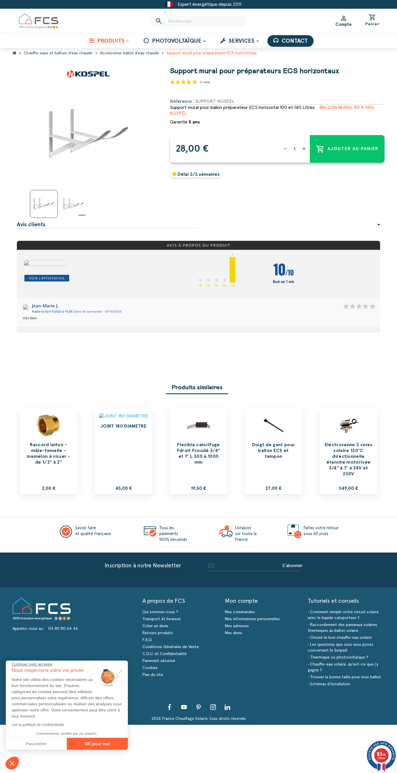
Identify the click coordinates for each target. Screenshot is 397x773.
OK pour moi (97, 743)
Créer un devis (155, 626)
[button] (12, 763)
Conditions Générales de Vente (170, 647)
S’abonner (292, 565)
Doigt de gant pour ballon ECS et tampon (273, 450)
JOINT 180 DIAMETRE (123, 426)
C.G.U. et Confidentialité (164, 654)
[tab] (198, 225)
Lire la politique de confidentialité (38, 725)
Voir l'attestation (47, 278)
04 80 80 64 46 (63, 629)
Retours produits (157, 633)
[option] (48, 451)
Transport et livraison (161, 619)
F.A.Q (147, 640)
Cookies (150, 668)
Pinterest (198, 707)
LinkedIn (227, 707)
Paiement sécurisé (158, 661)
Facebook (169, 707)
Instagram (213, 707)
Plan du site (152, 675)
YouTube (184, 707)
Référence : (182, 101)
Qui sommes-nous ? (160, 612)
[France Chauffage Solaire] (39, 21)
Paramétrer (36, 743)
